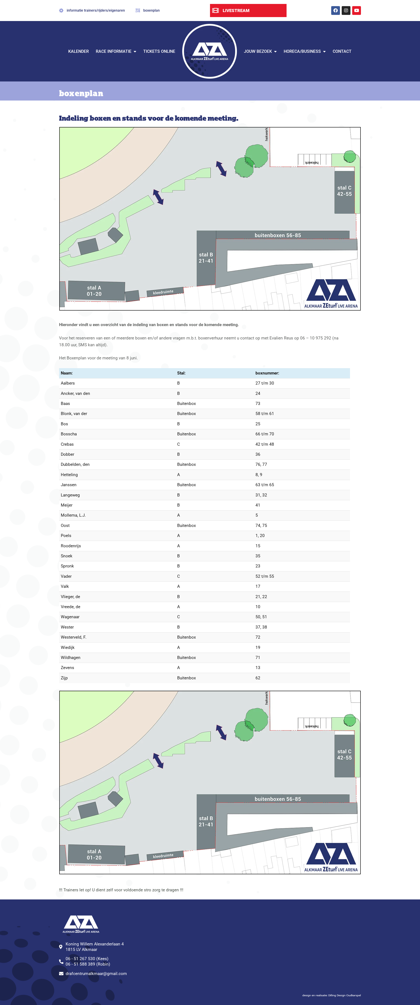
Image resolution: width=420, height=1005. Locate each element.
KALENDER (78, 51)
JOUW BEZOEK (258, 51)
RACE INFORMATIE (113, 51)
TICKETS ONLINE (159, 51)
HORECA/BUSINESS (302, 51)
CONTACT (342, 51)
